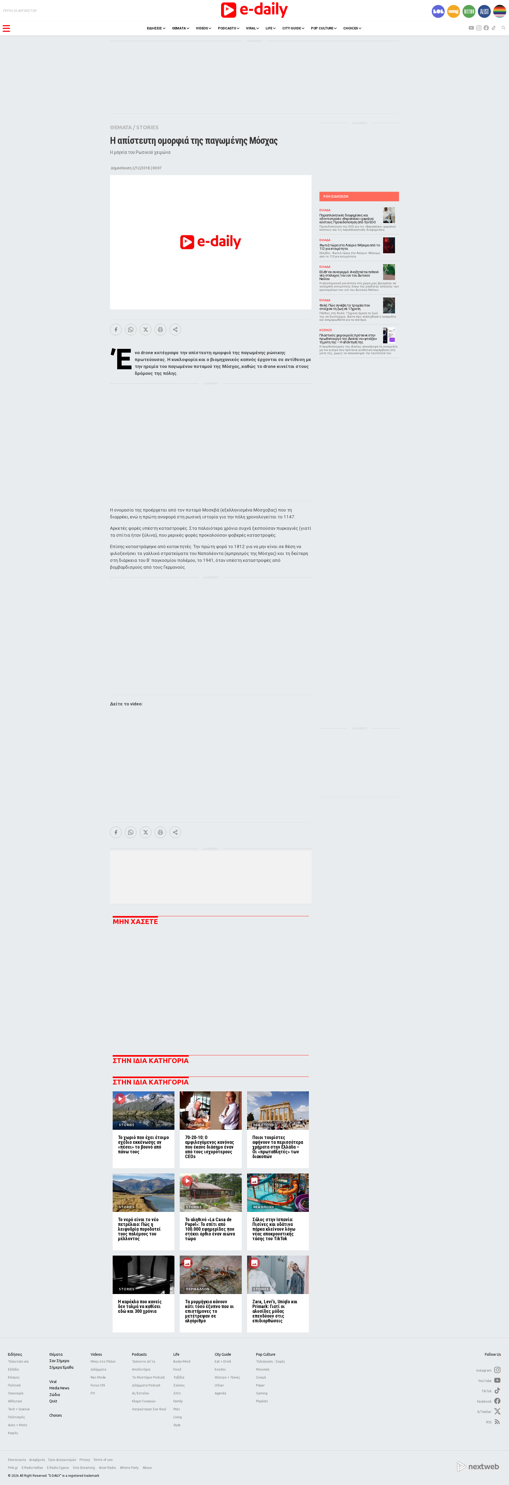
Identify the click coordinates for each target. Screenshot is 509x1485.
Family (178, 1401)
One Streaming (84, 1468)
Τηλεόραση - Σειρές (270, 1361)
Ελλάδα (13, 1369)
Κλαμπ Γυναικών (144, 1401)
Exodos (220, 1369)
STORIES (147, 127)
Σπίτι (177, 1393)
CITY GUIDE (291, 28)
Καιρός (13, 1433)
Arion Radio (108, 1468)
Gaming (261, 1393)
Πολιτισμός (16, 1417)
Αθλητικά (15, 1401)
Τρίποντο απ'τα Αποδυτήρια (143, 1365)
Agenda (220, 1393)
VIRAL (251, 28)
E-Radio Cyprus (58, 1468)
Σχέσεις (179, 1385)
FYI (93, 1393)
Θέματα (56, 1354)
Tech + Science (19, 1409)
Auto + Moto (17, 1425)
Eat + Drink (223, 1361)
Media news (59, 1388)
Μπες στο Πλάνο (103, 1361)
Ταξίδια (178, 1377)
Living (177, 1417)
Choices (55, 1415)
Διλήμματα (98, 1369)
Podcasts (139, 1354)
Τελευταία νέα (18, 1361)
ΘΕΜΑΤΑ (179, 28)
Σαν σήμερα (59, 1361)
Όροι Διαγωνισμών (62, 1460)
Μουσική (262, 1369)
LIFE (269, 28)
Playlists (262, 1401)
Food (177, 1369)
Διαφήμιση (37, 1460)
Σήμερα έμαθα (61, 1367)
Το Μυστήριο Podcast (148, 1377)
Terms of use (103, 1460)
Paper (260, 1385)
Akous (147, 1468)
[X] (145, 329)
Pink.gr (13, 1468)
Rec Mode (98, 1377)
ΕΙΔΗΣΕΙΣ (154, 28)
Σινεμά (261, 1377)
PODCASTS (227, 28)
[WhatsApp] (131, 329)
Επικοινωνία (17, 1460)
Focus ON (98, 1385)
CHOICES (350, 28)
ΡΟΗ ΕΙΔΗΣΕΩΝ (335, 196)
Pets (176, 1409)
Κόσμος (14, 1377)
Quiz (53, 1401)
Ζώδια (54, 1395)
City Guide (223, 1354)
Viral (53, 1382)
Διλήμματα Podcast (146, 1385)
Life (176, 1354)
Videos (96, 1354)
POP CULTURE (322, 28)
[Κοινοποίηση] (175, 329)
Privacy (85, 1460)
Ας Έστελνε (140, 1393)
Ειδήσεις (15, 1354)
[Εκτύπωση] (160, 329)
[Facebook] (116, 329)
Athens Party (129, 1468)
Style (177, 1425)
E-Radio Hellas (33, 1468)
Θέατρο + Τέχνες (227, 1377)
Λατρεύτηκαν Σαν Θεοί (149, 1409)
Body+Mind (181, 1361)
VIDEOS (202, 28)
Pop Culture (265, 1354)
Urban (219, 1385)
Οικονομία (15, 1393)
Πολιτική (14, 1385)
